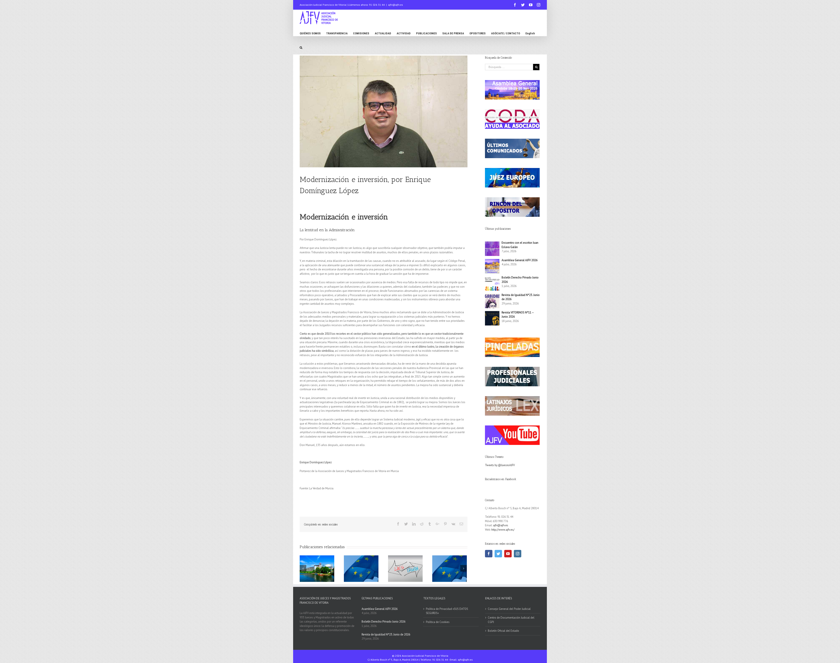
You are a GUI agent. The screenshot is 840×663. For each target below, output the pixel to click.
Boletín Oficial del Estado (503, 631)
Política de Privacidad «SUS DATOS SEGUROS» (447, 611)
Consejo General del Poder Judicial (509, 609)
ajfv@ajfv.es (395, 4)
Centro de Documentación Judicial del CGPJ (511, 620)
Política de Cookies (438, 622)
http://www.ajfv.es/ (502, 530)
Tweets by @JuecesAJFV (500, 465)
